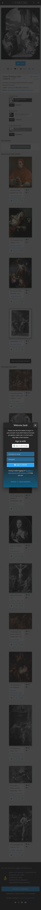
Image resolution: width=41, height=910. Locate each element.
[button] (20, 446)
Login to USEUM (21, 465)
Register (13, 481)
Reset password (24, 481)
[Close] (35, 425)
